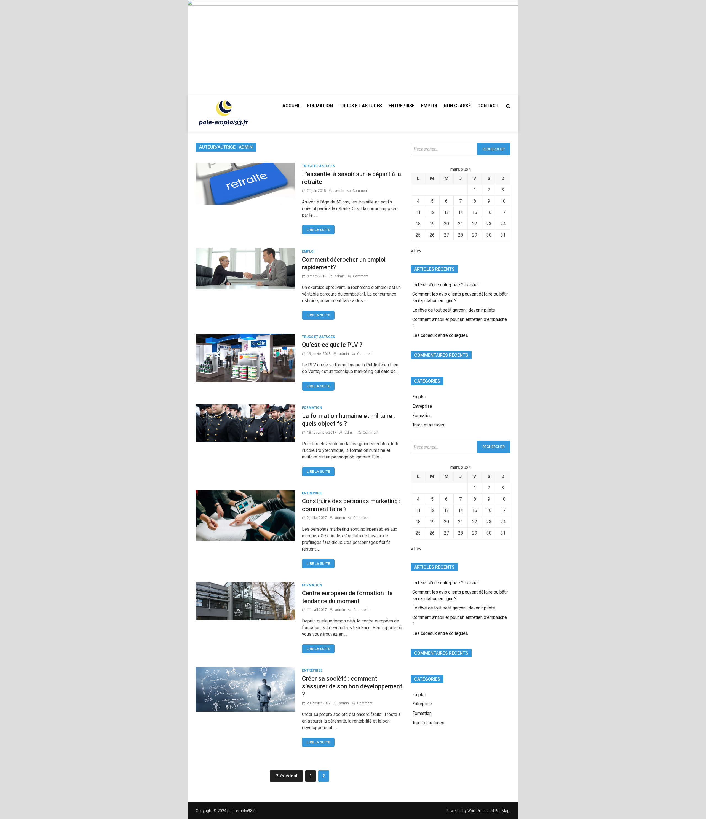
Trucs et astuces (360, 105)
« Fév (416, 250)
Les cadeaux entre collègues (440, 335)
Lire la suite (318, 230)
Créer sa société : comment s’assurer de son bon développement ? (352, 686)
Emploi (429, 105)
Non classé (457, 105)
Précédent (286, 775)
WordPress (476, 811)
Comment (360, 191)
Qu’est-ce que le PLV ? (332, 344)
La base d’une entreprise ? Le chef (445, 284)
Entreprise (401, 105)
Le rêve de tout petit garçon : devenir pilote (453, 310)
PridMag (502, 811)
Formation (320, 105)
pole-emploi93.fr (241, 811)
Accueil (291, 105)
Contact (488, 105)
